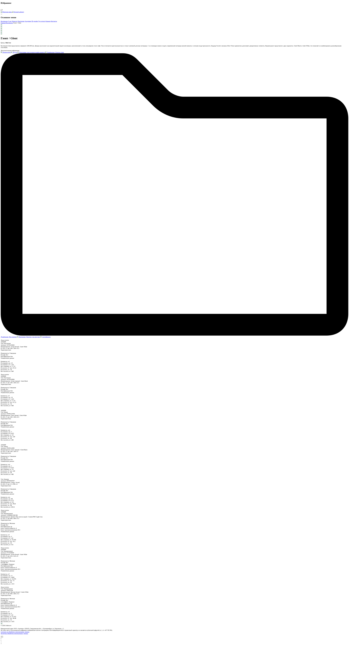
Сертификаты (46, 337)
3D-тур (14, 52)
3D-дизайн (34, 21)
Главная (3, 23)
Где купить (41, 21)
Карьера (48, 21)
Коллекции (4, 21)
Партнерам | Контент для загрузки (29, 337)
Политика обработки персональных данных (14, 633)
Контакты (54, 21)
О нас (10, 21)
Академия (28, 21)
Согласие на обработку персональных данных (15, 632)
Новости (14, 21)
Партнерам (21, 21)
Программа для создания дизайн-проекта (32, 52)
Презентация (6, 52)
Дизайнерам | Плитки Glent (55, 52)
